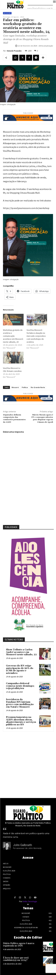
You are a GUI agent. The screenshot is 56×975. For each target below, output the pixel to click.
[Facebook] (29, 58)
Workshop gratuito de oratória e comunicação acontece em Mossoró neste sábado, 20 (13, 336)
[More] (43, 58)
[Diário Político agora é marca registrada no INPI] (48, 947)
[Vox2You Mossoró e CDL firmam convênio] (13, 357)
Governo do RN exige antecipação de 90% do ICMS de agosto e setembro (19, 669)
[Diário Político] (28, 812)
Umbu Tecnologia (30, 901)
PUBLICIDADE (11, 527)
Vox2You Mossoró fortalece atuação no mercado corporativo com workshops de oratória (36, 336)
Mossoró (7, 13)
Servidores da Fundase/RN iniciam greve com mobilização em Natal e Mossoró (20, 703)
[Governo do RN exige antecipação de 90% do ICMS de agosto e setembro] (45, 670)
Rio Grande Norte (38, 387)
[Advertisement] (28, 764)
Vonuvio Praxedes (14, 51)
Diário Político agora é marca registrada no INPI (18, 944)
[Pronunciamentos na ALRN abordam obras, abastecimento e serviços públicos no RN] (45, 721)
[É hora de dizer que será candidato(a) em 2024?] (48, 961)
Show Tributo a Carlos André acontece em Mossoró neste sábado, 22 (21, 652)
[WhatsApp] (15, 58)
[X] (22, 58)
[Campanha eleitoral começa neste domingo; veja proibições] (45, 687)
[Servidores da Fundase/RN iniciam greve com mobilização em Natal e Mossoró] (45, 703)
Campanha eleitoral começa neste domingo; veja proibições (20, 686)
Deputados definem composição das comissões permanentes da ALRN (14, 418)
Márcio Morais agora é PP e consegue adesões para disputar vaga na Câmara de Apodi (42, 418)
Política (25, 387)
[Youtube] (35, 897)
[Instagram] (20, 897)
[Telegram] (36, 58)
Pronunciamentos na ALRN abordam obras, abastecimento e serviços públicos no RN (21, 721)
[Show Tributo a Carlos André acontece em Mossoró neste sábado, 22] (45, 654)
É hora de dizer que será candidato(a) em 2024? (16, 959)
